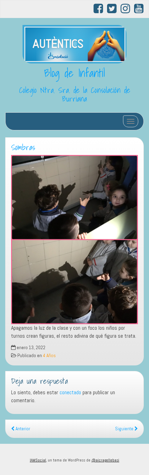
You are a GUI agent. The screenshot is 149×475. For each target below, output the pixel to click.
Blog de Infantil (74, 73)
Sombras (23, 147)
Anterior (22, 429)
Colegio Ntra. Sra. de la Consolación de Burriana (74, 94)
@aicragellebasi (105, 460)
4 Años (49, 356)
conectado (70, 392)
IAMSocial (38, 460)
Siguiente (124, 429)
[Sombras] (74, 239)
